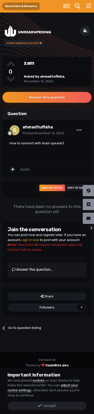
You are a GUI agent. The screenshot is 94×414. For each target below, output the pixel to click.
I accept (48, 406)
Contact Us (47, 360)
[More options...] (78, 130)
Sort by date (76, 187)
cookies (39, 380)
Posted (43, 133)
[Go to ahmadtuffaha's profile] (15, 130)
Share (48, 296)
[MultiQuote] (13, 169)
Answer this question (47, 97)
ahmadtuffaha (52, 76)
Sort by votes (52, 187)
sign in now (30, 240)
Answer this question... (34, 269)
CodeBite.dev (57, 365)
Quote (25, 169)
